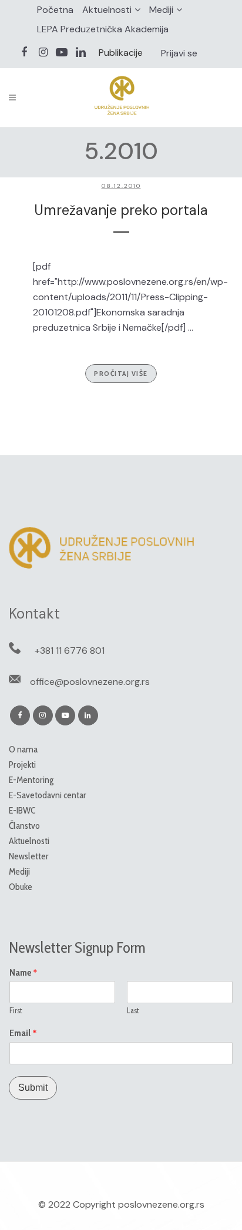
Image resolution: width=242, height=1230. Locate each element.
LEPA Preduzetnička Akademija (103, 29)
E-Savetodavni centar (47, 795)
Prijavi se (179, 53)
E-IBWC (22, 810)
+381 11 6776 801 (70, 650)
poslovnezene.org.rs (161, 1204)
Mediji (161, 10)
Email (23, 1033)
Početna (55, 10)
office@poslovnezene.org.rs (90, 682)
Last (133, 1010)
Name (23, 973)
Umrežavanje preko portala (121, 210)
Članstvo (24, 825)
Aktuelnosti (107, 10)
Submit (33, 1088)
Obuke (20, 886)
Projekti (22, 764)
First (15, 1010)
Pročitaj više (121, 373)
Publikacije (121, 52)
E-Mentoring (31, 779)
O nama (23, 749)
